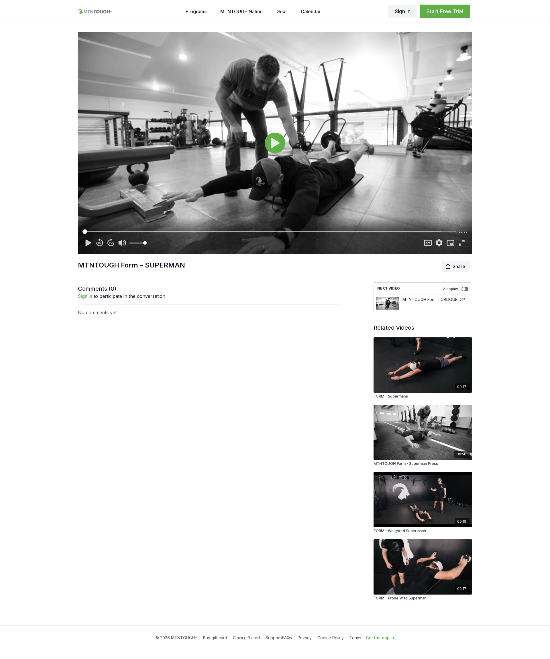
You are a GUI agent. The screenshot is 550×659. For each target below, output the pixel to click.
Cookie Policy (330, 637)
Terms (355, 637)
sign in (85, 296)
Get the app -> (380, 637)
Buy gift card (215, 637)
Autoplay (450, 289)
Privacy (305, 637)
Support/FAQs (279, 637)
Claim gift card (246, 637)
